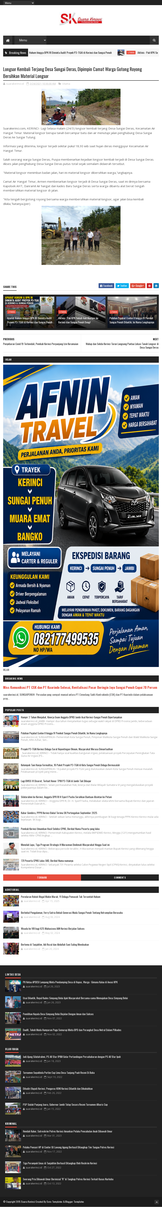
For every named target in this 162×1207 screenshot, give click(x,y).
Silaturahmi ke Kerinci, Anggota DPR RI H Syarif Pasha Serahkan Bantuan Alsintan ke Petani (66, 797)
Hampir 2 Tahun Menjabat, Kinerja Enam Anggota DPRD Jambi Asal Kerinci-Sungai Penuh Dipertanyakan (71, 717)
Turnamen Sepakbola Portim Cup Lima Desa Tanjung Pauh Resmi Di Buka (59, 1073)
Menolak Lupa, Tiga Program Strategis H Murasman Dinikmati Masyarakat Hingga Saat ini (65, 845)
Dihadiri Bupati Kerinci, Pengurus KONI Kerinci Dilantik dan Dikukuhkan (58, 1088)
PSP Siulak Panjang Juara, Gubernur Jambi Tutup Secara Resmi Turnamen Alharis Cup (65, 1104)
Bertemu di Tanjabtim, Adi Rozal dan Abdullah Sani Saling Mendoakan (55, 944)
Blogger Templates (74, 1201)
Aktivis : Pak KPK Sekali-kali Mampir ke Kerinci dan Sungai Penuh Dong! (78, 320)
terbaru (42, 877)
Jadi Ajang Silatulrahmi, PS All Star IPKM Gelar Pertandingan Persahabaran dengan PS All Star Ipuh (72, 1057)
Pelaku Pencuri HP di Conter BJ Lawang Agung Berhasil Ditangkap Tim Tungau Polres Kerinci (68, 1147)
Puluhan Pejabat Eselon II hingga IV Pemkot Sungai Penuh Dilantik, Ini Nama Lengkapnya (131, 320)
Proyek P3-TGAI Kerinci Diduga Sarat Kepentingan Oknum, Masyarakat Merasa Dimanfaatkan (67, 749)
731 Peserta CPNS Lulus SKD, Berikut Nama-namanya (47, 861)
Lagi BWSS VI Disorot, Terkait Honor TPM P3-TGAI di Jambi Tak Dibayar (56, 781)
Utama (98, 52)
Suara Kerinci (28, 1201)
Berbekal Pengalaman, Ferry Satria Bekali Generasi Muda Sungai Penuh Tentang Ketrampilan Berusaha (72, 913)
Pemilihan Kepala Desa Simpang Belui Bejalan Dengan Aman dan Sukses (58, 1014)
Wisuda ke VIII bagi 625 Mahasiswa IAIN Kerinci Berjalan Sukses (53, 928)
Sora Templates (54, 1201)
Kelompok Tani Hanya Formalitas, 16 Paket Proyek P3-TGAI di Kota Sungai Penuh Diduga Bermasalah (70, 765)
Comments (120, 877)
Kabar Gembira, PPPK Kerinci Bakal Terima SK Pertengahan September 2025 (59, 813)
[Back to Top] (156, 1202)
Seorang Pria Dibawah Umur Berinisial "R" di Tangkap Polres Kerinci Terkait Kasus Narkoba (68, 1179)
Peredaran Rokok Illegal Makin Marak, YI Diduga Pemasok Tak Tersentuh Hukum (60, 897)
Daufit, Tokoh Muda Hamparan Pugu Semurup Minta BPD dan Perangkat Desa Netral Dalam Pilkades (72, 1030)
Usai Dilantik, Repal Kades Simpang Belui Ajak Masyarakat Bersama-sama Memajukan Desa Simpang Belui (75, 998)
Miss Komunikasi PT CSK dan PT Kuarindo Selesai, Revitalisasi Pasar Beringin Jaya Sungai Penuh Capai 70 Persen (80, 687)
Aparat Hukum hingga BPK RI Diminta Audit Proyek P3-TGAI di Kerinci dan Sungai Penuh (29, 320)
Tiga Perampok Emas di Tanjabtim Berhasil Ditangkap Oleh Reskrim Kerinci (60, 1163)
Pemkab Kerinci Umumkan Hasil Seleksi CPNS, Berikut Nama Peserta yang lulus (60, 829)
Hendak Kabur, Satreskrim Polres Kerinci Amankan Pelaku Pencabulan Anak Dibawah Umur (67, 1131)
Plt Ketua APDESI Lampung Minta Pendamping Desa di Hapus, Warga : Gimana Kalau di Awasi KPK (70, 982)
